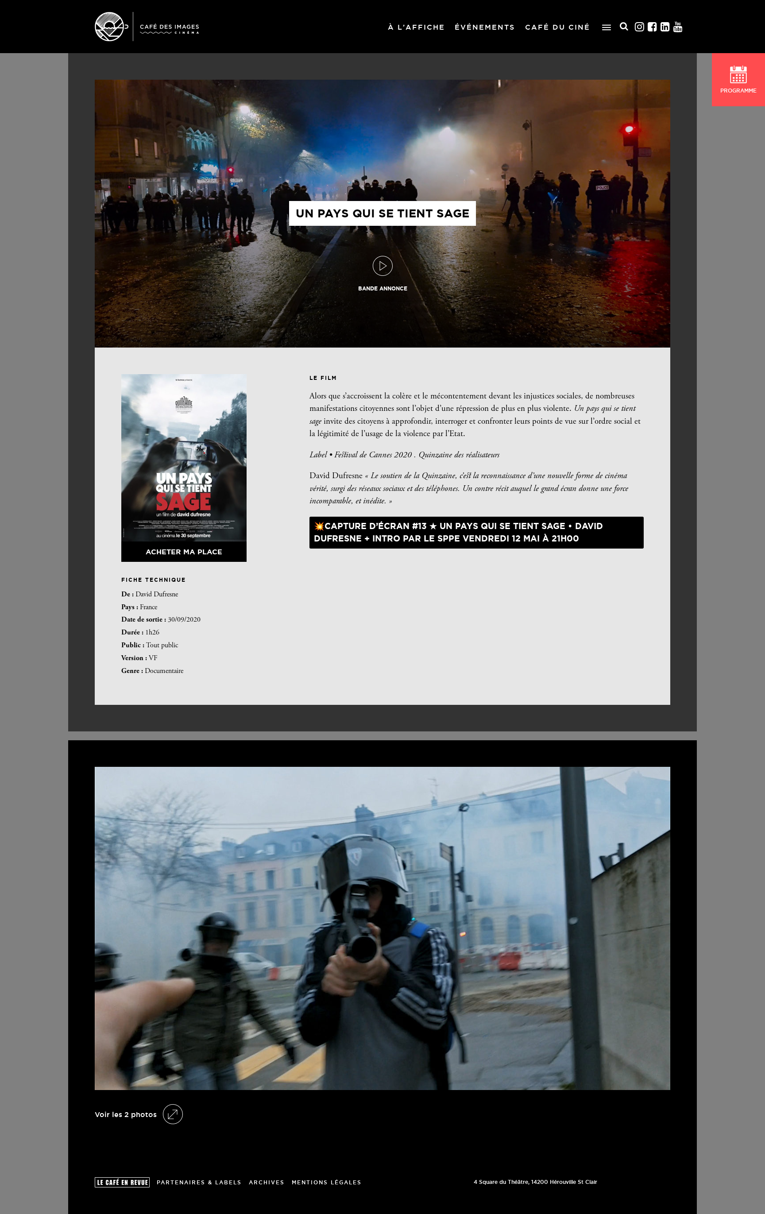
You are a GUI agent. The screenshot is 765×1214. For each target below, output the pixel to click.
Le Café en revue (122, 1182)
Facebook (652, 26)
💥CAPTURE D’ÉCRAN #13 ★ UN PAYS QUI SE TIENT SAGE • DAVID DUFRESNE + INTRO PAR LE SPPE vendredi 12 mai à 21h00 (458, 532)
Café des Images (147, 26)
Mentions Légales (327, 1182)
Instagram (639, 26)
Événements (485, 27)
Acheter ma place (184, 552)
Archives (267, 1182)
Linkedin (665, 26)
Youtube (678, 26)
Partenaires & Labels (199, 1182)
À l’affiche (416, 27)
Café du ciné (557, 27)
